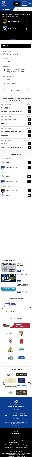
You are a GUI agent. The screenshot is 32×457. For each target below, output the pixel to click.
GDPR (21, 442)
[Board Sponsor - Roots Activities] (10, 392)
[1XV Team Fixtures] (8, 267)
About (21, 438)
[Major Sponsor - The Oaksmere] (10, 310)
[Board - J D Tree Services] (21, 380)
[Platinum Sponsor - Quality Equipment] (10, 304)
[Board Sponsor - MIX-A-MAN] (21, 386)
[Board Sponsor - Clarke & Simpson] (10, 380)
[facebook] (14, 410)
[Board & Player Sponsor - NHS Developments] (10, 375)
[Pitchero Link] (16, 434)
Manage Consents (21, 447)
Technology (13, 442)
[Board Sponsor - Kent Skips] (21, 375)
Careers (21, 440)
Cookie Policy (9, 447)
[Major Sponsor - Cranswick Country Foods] (21, 304)
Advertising (12, 440)
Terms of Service (10, 445)
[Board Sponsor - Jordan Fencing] (10, 386)
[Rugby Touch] (8, 278)
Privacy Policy (22, 445)
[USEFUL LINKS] (8, 288)
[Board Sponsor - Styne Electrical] (21, 392)
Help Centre (13, 438)
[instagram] (18, 410)
